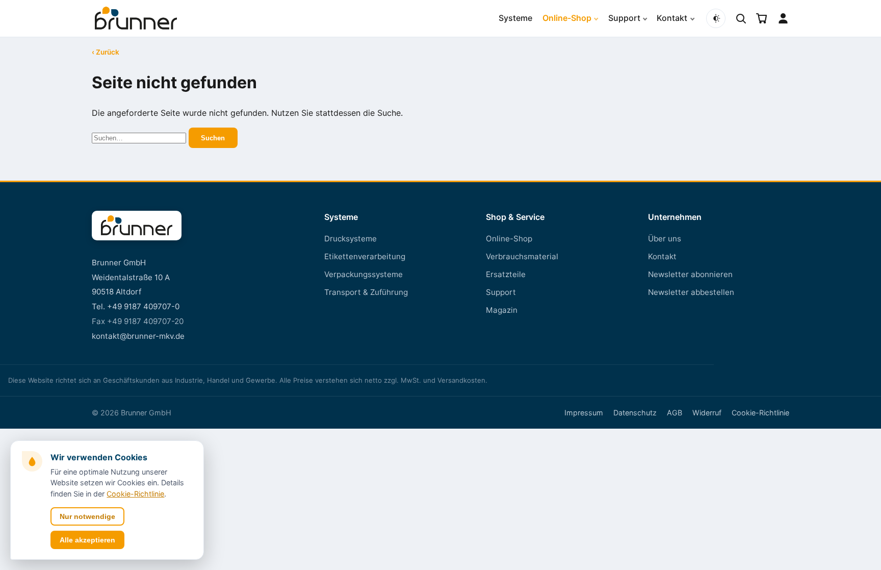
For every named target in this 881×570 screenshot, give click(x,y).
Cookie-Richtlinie (760, 412)
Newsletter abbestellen (691, 292)
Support (624, 18)
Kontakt (672, 18)
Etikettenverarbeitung (364, 256)
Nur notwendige (87, 516)
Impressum (583, 412)
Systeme (515, 18)
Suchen (213, 138)
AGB (674, 412)
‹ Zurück (105, 52)
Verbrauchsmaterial (522, 256)
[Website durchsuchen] (741, 18)
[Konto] (783, 18)
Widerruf (706, 412)
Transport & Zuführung (366, 292)
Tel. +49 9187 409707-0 (135, 306)
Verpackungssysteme (363, 274)
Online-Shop (566, 18)
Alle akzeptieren (87, 540)
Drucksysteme (350, 238)
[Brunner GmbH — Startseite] (137, 225)
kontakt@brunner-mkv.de (138, 336)
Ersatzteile (506, 274)
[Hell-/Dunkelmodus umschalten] (715, 18)
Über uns (664, 238)
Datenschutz (635, 412)
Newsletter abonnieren (690, 274)
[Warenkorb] (762, 18)
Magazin (501, 310)
